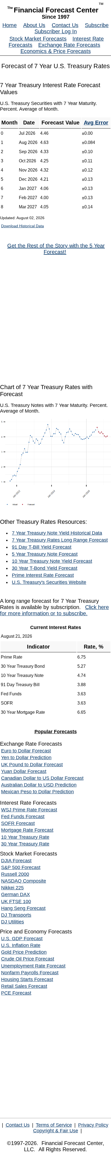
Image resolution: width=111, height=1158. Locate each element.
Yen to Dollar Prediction (26, 757)
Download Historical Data (22, 226)
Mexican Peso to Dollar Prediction (37, 791)
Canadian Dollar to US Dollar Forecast (42, 778)
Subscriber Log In (55, 31)
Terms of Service (54, 1125)
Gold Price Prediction (24, 952)
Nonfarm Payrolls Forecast (29, 972)
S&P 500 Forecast (20, 867)
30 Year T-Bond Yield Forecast (44, 568)
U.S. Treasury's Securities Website (49, 582)
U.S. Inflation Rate (20, 945)
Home (9, 25)
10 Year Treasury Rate (25, 837)
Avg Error (96, 123)
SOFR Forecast (18, 823)
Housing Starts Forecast (27, 979)
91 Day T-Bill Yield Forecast (41, 547)
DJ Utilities (12, 922)
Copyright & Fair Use (55, 1130)
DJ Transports (16, 915)
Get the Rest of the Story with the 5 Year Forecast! (56, 249)
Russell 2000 (15, 874)
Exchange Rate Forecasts (69, 45)
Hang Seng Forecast (23, 908)
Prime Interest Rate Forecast (43, 575)
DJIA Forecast (16, 860)
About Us (34, 25)
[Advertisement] (55, 319)
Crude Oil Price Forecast (27, 959)
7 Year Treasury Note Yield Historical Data (57, 533)
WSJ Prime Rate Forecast (29, 809)
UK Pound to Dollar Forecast (32, 764)
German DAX (15, 894)
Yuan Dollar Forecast (23, 771)
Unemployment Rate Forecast (33, 966)
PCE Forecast (16, 993)
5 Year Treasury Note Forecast (45, 554)
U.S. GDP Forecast (22, 938)
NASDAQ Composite (23, 881)
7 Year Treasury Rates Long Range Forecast (60, 540)
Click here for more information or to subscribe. (54, 610)
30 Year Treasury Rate (25, 844)
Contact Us (65, 25)
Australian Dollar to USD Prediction (39, 785)
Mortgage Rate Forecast (27, 830)
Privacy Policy (93, 1125)
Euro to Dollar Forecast (26, 751)
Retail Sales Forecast (24, 986)
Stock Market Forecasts (38, 39)
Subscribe (97, 25)
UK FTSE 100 (16, 901)
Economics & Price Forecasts (55, 51)
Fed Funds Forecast (22, 816)
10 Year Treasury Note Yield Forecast (52, 561)
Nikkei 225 (12, 887)
